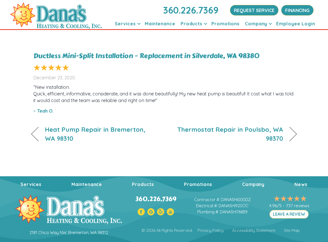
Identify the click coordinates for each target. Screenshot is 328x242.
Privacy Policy (210, 230)
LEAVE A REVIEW (289, 214)
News (301, 184)
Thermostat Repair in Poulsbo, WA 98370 (227, 134)
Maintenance (160, 24)
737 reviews (297, 205)
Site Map (292, 230)
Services (125, 24)
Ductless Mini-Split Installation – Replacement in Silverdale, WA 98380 (146, 56)
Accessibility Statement (253, 230)
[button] (139, 23)
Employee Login (295, 24)
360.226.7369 (191, 10)
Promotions (225, 24)
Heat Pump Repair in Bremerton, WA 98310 (95, 134)
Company (256, 24)
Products (191, 24)
